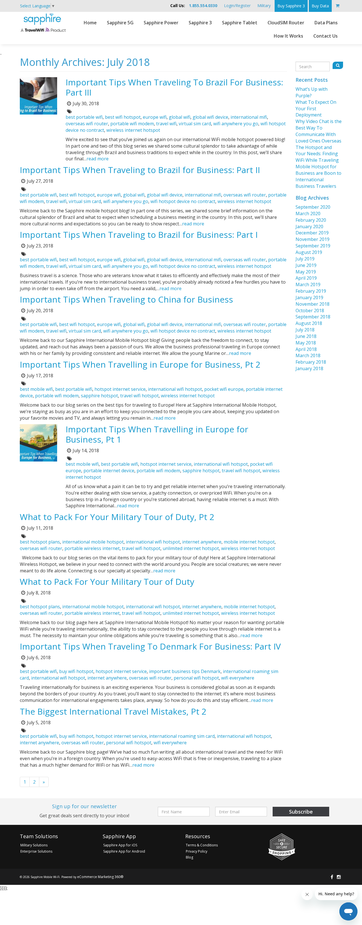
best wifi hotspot (123, 117)
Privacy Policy (196, 851)
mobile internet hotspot (249, 542)
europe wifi (155, 117)
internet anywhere (201, 542)
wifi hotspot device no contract (182, 201)
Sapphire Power (161, 23)
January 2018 (309, 368)
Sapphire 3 (200, 23)
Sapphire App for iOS (120, 845)
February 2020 (311, 220)
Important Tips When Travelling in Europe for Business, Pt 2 (140, 364)
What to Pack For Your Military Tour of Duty (107, 581)
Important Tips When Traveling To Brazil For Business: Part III (174, 87)
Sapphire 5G (120, 23)
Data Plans (326, 23)
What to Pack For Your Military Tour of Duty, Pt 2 (117, 517)
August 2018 (309, 323)
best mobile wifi (36, 389)
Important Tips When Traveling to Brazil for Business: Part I (139, 234)
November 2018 (312, 304)
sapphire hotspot (99, 396)
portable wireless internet (92, 548)
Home (90, 23)
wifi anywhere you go (235, 123)
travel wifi (166, 123)
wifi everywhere (237, 678)
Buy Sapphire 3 (291, 5)
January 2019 (309, 297)
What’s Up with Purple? (311, 92)
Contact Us (325, 36)
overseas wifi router (87, 123)
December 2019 (312, 233)
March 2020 (308, 213)
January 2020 (309, 226)
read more (98, 159)
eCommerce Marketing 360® (100, 876)
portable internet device (108, 470)
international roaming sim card (182, 736)
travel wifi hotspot (139, 396)
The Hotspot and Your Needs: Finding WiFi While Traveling (317, 153)
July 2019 (305, 259)
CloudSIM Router (286, 23)
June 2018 (306, 336)
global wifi (179, 117)
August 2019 (309, 252)
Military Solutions (34, 845)
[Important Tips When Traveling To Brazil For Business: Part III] (38, 95)
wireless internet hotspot (133, 130)
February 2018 (311, 362)
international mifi (248, 117)
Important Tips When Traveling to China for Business (126, 299)
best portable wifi (84, 117)
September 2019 (313, 246)
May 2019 (306, 272)
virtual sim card (195, 123)
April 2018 (306, 349)
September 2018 (313, 317)
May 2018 (306, 343)
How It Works (288, 36)
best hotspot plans (40, 542)
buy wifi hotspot (76, 671)
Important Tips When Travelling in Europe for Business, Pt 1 (157, 434)
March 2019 (308, 284)
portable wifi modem (132, 123)
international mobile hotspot (93, 542)
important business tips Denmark (185, 671)
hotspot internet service (120, 389)
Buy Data (320, 5)
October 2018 (310, 310)
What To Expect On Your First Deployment (316, 108)
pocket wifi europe (224, 389)
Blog (189, 857)
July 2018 (305, 330)
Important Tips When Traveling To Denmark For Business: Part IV (150, 646)
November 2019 (312, 239)
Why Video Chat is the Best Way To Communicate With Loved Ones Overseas (319, 131)
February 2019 (311, 291)
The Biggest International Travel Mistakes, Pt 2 (113, 711)
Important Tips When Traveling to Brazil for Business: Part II (140, 170)
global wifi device (210, 117)
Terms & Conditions (202, 845)
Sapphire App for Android (124, 851)
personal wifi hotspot (196, 678)
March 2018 (308, 355)
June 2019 (306, 265)
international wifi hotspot (175, 389)
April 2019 (306, 278)
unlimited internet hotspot (191, 548)
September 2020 (313, 207)
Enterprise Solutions (36, 851)
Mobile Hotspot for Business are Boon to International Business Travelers (318, 176)
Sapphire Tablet (239, 23)
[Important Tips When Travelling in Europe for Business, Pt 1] (38, 442)
